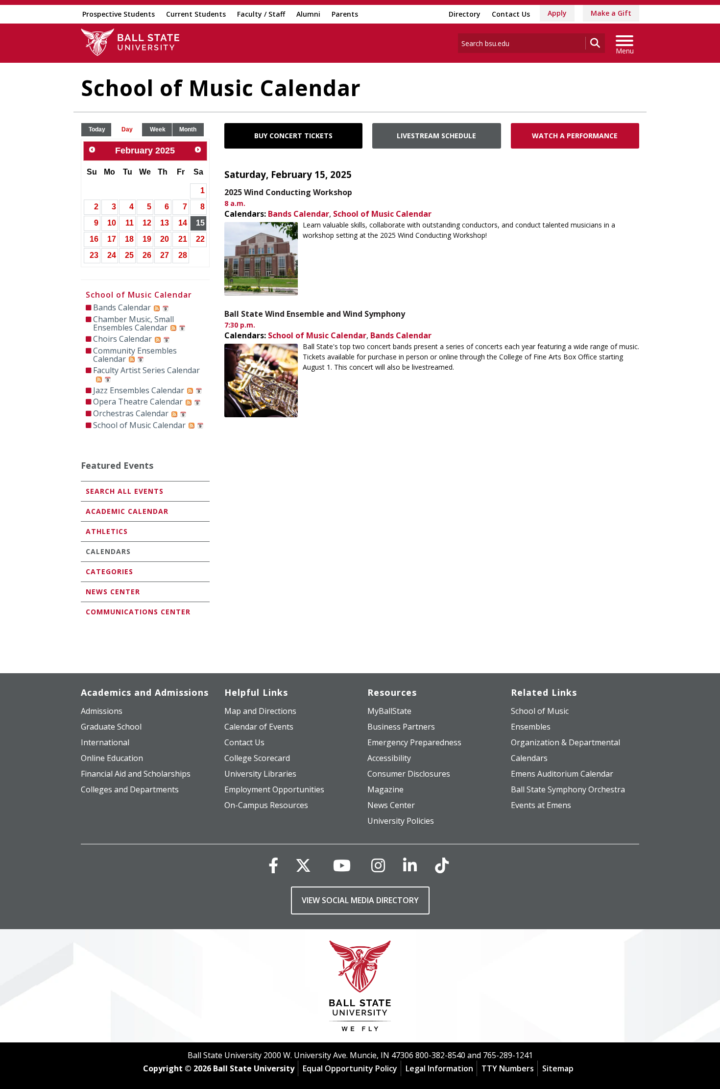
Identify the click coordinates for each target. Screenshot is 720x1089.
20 (164, 239)
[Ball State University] (360, 988)
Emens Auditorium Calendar (562, 773)
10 (111, 223)
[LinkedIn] (410, 865)
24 (111, 255)
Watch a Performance (575, 135)
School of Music (540, 711)
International (105, 742)
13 (164, 223)
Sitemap (558, 1068)
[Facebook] (273, 865)
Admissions (101, 711)
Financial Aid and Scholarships (136, 773)
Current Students (196, 14)
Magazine (385, 789)
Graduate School (111, 726)
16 (94, 239)
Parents (345, 14)
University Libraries (260, 773)
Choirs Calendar (122, 338)
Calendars (108, 551)
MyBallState (389, 711)
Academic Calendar (127, 511)
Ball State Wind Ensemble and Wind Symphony (314, 313)
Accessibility (389, 758)
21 (182, 239)
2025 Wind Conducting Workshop (288, 192)
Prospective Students (118, 14)
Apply (557, 13)
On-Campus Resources (266, 805)
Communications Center (138, 611)
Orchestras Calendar (130, 413)
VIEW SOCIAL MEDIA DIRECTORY (360, 900)
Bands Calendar (298, 213)
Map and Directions (260, 711)
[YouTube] (342, 865)
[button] (97, 129)
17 (111, 239)
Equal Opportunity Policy (350, 1068)
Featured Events (117, 465)
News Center (113, 591)
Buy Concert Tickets (293, 135)
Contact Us (511, 14)
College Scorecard (257, 758)
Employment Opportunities (274, 789)
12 (147, 223)
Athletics (107, 531)
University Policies (400, 820)
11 (129, 223)
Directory (464, 14)
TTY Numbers (507, 1068)
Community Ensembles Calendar (135, 354)
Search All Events (125, 491)
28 (182, 255)
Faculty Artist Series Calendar (146, 370)
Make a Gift (611, 13)
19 (147, 239)
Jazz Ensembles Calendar (138, 390)
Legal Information (439, 1068)
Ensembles (531, 726)
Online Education (112, 758)
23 (94, 255)
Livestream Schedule (436, 135)
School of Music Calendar (382, 213)
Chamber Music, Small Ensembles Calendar (133, 323)
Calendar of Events (258, 726)
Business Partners (401, 726)
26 (147, 255)
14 (182, 223)
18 (129, 239)
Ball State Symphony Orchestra (568, 789)
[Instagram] (378, 865)
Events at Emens (541, 805)
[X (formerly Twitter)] (303, 865)
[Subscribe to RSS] (157, 307)
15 (200, 223)
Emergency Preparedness (414, 742)
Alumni (308, 14)
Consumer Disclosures (408, 773)
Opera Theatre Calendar (138, 401)
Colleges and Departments (130, 789)
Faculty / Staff (261, 14)
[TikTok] (442, 865)
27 (164, 255)
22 (200, 239)
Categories (109, 571)
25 (129, 255)
